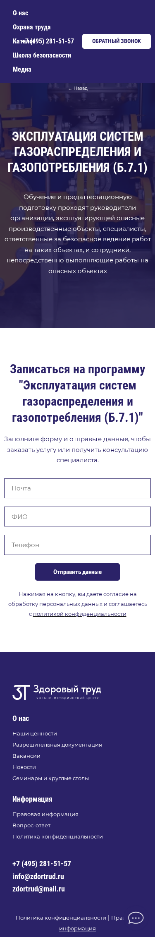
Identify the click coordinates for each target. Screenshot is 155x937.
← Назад (78, 88)
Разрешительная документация (57, 744)
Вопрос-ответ (31, 825)
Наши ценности (34, 733)
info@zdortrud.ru (38, 876)
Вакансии (26, 755)
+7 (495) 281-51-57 (41, 863)
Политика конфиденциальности (57, 836)
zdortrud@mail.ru (38, 888)
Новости (24, 767)
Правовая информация (45, 814)
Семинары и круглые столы (50, 778)
